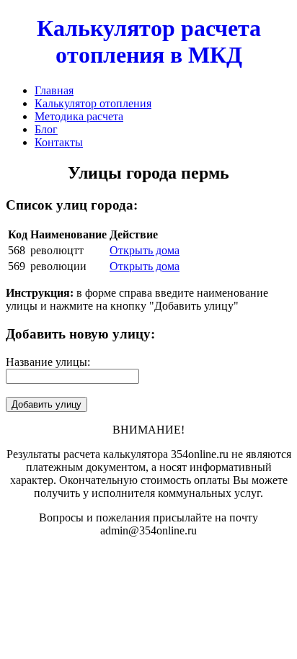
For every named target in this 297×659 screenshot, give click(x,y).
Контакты (59, 142)
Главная (54, 90)
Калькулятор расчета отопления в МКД (149, 41)
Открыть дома (144, 250)
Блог (46, 129)
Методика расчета (79, 116)
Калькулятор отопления (93, 103)
